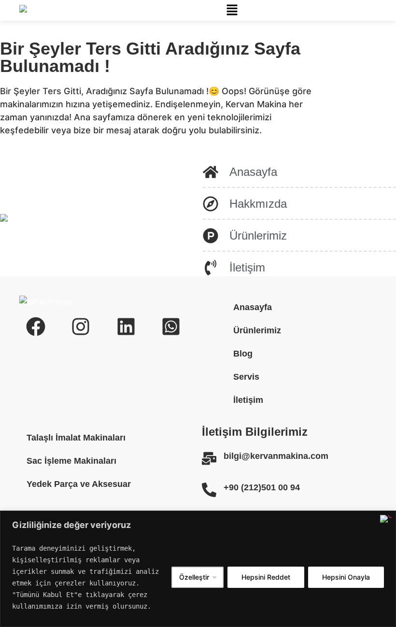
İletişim (248, 400)
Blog (243, 353)
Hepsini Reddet (265, 577)
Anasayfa (252, 307)
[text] (88, 577)
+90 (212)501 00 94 (262, 487)
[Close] (386, 519)
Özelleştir (194, 577)
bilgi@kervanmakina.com (276, 456)
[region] (198, 569)
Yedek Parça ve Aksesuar (79, 484)
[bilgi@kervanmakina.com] (209, 458)
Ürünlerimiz (257, 330)
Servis (246, 377)
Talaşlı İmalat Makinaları (76, 437)
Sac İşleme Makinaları (71, 461)
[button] (231, 10)
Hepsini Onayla (346, 577)
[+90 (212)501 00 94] (209, 490)
